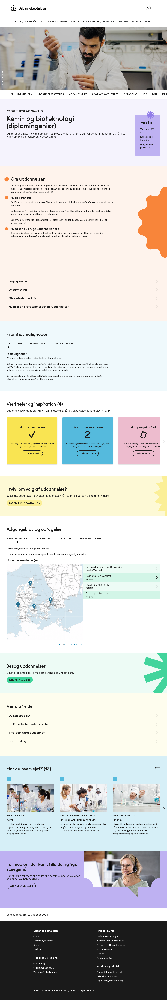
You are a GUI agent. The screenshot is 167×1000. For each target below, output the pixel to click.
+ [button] (80, 567)
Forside (17, 21)
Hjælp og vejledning (45, 957)
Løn (154, 94)
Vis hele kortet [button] (80, 576)
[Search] (148, 8)
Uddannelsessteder (51, 94)
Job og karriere (104, 949)
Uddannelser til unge (107, 936)
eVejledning (39, 963)
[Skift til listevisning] (157, 768)
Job (144, 94)
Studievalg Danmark (43, 967)
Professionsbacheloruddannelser (79, 21)
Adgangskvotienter (105, 94)
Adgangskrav (78, 94)
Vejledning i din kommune (46, 972)
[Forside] (28, 8)
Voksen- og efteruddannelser (111, 945)
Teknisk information (107, 976)
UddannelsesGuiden (45, 930)
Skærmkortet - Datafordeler (73, 645)
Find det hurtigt (106, 930)
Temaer (100, 953)
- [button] (80, 571)
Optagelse (130, 94)
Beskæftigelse (38, 343)
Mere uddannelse (63, 343)
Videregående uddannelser (40, 21)
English (37, 949)
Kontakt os (38, 945)
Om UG (36, 936)
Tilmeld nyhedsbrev (43, 940)
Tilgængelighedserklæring (110, 980)
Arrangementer (104, 957)
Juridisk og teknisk (108, 966)
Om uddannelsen (21, 94)
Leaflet (59, 645)
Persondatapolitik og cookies (111, 972)
